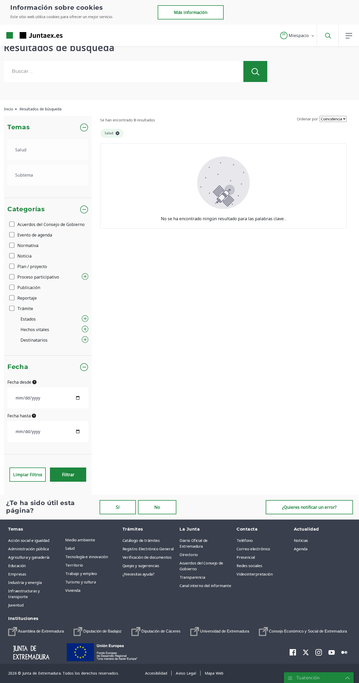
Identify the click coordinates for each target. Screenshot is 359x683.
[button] (297, 35)
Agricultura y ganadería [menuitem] (28, 557)
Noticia (24, 256)
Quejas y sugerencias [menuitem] (140, 565)
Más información (190, 12)
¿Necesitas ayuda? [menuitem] (138, 574)
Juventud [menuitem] (15, 605)
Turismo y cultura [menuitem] (80, 581)
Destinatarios (34, 340)
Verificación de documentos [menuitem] (147, 557)
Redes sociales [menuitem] (249, 565)
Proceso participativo (37, 277)
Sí (118, 507)
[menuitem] (36, 631)
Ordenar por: (308, 118)
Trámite (24, 308)
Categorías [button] (26, 209)
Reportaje (26, 298)
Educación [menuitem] (17, 565)
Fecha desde (19, 382)
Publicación (28, 287)
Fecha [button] (17, 367)
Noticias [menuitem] (301, 540)
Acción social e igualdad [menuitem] (28, 540)
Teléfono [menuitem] (245, 540)
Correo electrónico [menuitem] (253, 548)
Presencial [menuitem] (246, 557)
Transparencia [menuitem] (192, 577)
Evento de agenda (34, 235)
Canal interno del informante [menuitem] (205, 585)
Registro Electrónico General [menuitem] (148, 548)
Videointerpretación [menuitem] (255, 574)
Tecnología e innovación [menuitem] (86, 556)
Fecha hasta (19, 416)
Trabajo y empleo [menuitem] (81, 573)
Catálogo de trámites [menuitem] (141, 540)
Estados (28, 319)
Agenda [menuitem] (300, 548)
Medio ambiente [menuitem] (80, 539)
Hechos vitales (34, 329)
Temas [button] (18, 127)
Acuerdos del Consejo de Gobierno (50, 224)
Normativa (27, 245)
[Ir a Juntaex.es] (25, 35)
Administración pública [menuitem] (28, 548)
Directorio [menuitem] (189, 554)
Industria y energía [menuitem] (25, 582)
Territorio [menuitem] (74, 565)
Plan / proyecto (31, 266)
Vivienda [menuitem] (72, 590)
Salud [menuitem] (69, 548)
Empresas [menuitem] (17, 574)
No (157, 507)
